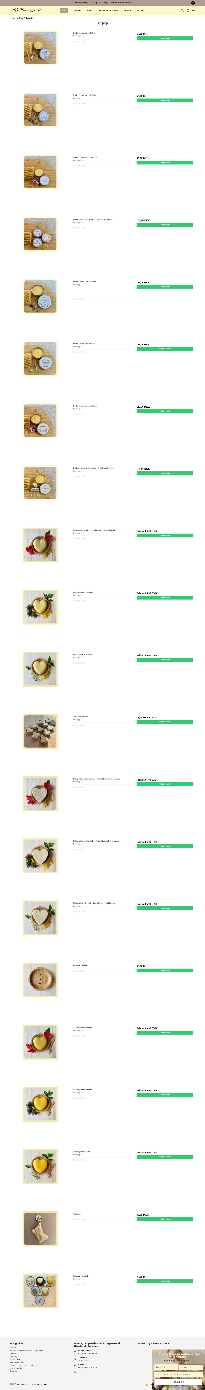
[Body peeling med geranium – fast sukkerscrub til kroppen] (40, 806)
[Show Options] (201, 1374)
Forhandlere (15, 1359)
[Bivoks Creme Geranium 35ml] (40, 184)
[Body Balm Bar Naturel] (40, 682)
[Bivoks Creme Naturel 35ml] (40, 60)
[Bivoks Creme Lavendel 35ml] (40, 122)
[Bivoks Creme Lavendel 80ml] (40, 309)
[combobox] (178, 1374)
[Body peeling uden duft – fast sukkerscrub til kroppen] (40, 930)
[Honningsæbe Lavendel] (40, 1117)
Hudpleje (77, 10)
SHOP (64, 10)
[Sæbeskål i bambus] (40, 992)
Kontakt (13, 1353)
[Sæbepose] (40, 1241)
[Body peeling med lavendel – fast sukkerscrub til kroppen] (40, 868)
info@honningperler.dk (87, 1367)
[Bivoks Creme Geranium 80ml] (40, 433)
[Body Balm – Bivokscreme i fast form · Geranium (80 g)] (40, 557)
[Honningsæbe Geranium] (40, 1055)
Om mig (140, 10)
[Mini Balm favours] (40, 744)
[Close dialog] (203, 1351)
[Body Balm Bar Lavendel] (40, 619)
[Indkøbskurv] (187, 10)
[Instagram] (75, 1373)
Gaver (90, 10)
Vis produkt (164, 38)
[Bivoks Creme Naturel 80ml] (40, 371)
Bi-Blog (127, 10)
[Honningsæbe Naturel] (40, 1179)
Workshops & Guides (108, 10)
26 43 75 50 (83, 1360)
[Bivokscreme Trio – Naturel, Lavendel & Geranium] (40, 247)
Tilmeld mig (178, 1382)
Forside (13, 1348)
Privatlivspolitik (16, 1368)
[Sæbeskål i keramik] (40, 1303)
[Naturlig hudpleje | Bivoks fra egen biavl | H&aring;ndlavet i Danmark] (26, 10)
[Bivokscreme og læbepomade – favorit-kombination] (40, 495)
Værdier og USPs (17, 1362)
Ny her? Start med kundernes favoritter (26, 1351)
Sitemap (13, 1371)
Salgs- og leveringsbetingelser (22, 1365)
